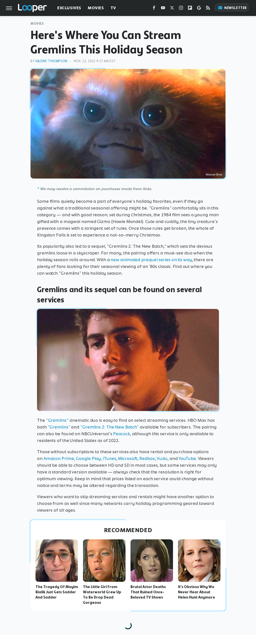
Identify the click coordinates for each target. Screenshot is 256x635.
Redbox (147, 458)
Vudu (162, 458)
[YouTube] (163, 8)
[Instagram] (181, 8)
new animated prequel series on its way (151, 260)
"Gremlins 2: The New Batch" (109, 427)
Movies (96, 7)
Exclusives (69, 7)
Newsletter (235, 8)
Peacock (121, 434)
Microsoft (127, 458)
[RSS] (208, 8)
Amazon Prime (59, 458)
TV (113, 7)
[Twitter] (172, 8)
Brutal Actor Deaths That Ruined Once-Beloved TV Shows (148, 592)
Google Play (88, 458)
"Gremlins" (57, 420)
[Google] (199, 8)
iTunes (109, 458)
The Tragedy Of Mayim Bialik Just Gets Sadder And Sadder (57, 592)
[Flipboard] (190, 8)
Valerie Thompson (51, 61)
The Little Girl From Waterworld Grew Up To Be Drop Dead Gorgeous (102, 594)
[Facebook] (154, 8)
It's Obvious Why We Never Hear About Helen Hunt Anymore (196, 592)
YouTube (187, 458)
